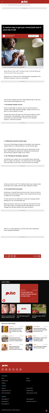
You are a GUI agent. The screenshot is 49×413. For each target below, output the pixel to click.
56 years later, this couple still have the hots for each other (29, 294)
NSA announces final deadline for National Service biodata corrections (15, 348)
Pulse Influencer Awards (31, 393)
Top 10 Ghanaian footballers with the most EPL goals (40, 347)
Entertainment (36, 326)
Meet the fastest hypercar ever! (23, 316)
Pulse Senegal (29, 399)
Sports (35, 344)
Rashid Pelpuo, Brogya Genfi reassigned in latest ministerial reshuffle (40, 339)
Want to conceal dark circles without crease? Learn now (8, 316)
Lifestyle (5, 4)
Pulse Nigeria (4, 399)
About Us (4, 388)
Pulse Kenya (4, 401)
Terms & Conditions (6, 393)
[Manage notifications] (46, 411)
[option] (9, 312)
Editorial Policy (29, 390)
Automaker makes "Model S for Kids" (39, 316)
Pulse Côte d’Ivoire (30, 401)
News (10, 344)
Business (28, 380)
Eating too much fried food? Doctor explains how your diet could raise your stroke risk (16, 330)
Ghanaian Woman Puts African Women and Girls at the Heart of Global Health (16, 339)
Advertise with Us (5, 390)
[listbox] (24, 312)
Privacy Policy (29, 388)
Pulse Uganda (5, 403)
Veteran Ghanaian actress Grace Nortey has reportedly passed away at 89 (40, 330)
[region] (24, 312)
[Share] (41, 36)
